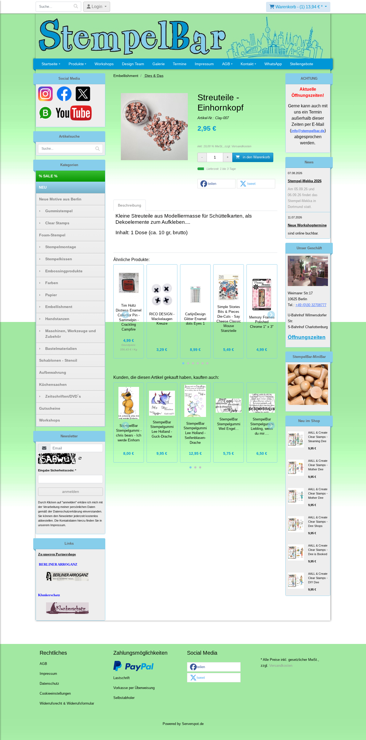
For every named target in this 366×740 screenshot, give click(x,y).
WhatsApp (273, 64)
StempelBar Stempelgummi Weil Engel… (228, 424)
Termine (179, 64)
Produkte (76, 64)
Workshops (104, 64)
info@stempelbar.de (307, 131)
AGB (226, 64)
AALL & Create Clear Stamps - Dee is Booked (318, 550)
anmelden (70, 491)
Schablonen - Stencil (58, 360)
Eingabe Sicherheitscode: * (57, 470)
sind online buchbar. (303, 233)
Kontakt (247, 64)
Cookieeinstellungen (55, 693)
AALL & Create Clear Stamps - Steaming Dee (318, 437)
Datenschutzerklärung (67, 511)
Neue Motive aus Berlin (60, 199)
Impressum (204, 64)
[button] (216, 184)
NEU (43, 187)
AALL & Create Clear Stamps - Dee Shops (318, 521)
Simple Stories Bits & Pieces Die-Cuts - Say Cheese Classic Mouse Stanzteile (228, 319)
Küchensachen (53, 384)
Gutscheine (49, 408)
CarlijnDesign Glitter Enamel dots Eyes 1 (195, 319)
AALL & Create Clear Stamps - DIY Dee (318, 578)
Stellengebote (301, 64)
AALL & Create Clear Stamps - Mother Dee (318, 465)
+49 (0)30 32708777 (311, 305)
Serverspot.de (193, 724)
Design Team (133, 64)
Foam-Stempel (52, 235)
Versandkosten (241, 146)
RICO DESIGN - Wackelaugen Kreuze (161, 319)
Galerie (158, 64)
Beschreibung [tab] (129, 205)
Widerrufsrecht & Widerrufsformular (67, 703)
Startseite (50, 64)
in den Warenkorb (256, 157)
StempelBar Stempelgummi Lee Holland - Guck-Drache (162, 429)
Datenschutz (49, 684)
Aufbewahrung (52, 372)
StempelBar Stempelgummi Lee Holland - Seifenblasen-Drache (195, 433)
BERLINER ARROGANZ (58, 564)
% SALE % (48, 176)
